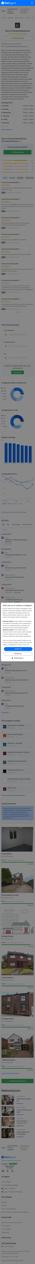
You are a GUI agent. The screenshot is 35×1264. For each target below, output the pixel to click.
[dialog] (17, 632)
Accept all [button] (18, 649)
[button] (17, 658)
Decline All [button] (18, 654)
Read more (26, 645)
